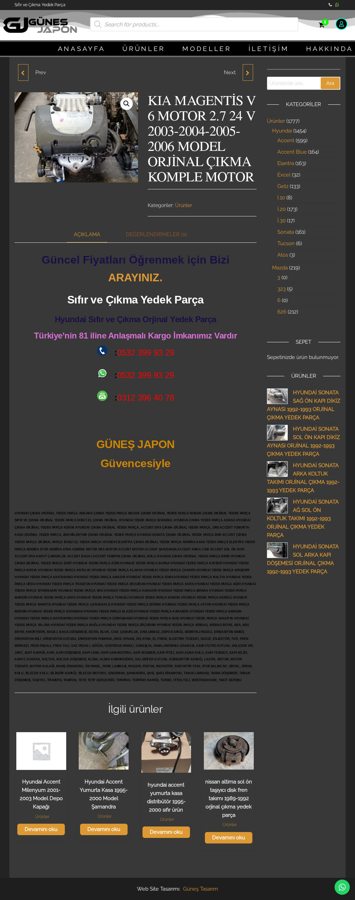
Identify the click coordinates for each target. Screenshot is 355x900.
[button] (126, 103)
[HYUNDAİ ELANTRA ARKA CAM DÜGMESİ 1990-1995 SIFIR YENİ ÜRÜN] (23, 72)
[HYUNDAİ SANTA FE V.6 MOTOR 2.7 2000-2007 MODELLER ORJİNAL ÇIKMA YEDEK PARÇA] (248, 72)
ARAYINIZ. (135, 277)
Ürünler (183, 205)
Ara (330, 83)
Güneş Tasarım (200, 889)
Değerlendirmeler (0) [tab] (156, 234)
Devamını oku (41, 829)
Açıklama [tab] (87, 234)
